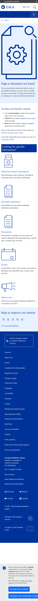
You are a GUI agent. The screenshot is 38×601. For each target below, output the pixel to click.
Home (7, 20)
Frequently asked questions (14, 419)
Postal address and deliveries (14, 479)
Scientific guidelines (10, 201)
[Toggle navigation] (34, 14)
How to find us (10, 474)
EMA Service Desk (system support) (17, 445)
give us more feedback (10, 326)
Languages (8, 388)
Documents (6, 232)
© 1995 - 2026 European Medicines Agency (17, 507)
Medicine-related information (15, 171)
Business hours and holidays (14, 484)
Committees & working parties (15, 368)
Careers (7, 363)
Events (4, 264)
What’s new (6, 297)
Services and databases (12, 450)
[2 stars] (6, 319)
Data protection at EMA (13, 414)
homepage (20, 116)
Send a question (10, 439)
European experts (10, 378)
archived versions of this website (12, 133)
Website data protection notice (15, 409)
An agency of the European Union (14, 528)
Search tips (8, 424)
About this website (11, 383)
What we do (9, 357)
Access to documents (12, 429)
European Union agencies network (13, 518)
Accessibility (9, 393)
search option (31, 118)
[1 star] (3, 319)
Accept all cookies (19, 589)
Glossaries (8, 398)
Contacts (7, 434)
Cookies (22, 581)
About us (8, 352)
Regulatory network (11, 373)
